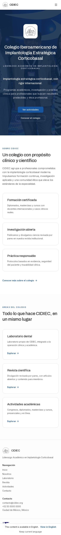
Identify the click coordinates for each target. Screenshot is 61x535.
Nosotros (6, 474)
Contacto (6, 490)
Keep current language (30, 531)
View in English (48, 527)
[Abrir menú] (56, 4)
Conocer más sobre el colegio (18, 280)
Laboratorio (8, 478)
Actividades (8, 486)
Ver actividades (31, 109)
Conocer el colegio (30, 118)
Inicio (4, 469)
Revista (5, 482)
